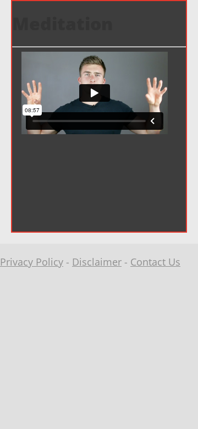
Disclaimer (97, 261)
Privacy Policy (31, 261)
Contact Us (155, 261)
